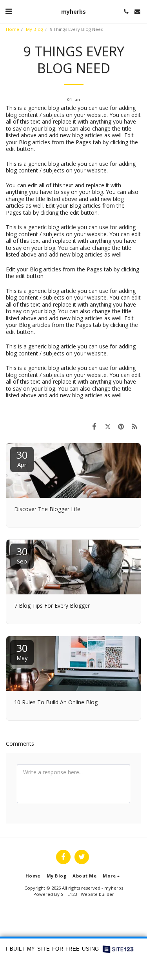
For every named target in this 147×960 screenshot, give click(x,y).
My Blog (34, 29)
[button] (8, 11)
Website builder (97, 894)
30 (22, 458)
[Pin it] (121, 426)
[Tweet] (107, 426)
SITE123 (69, 894)
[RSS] (134, 426)
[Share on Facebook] (94, 426)
